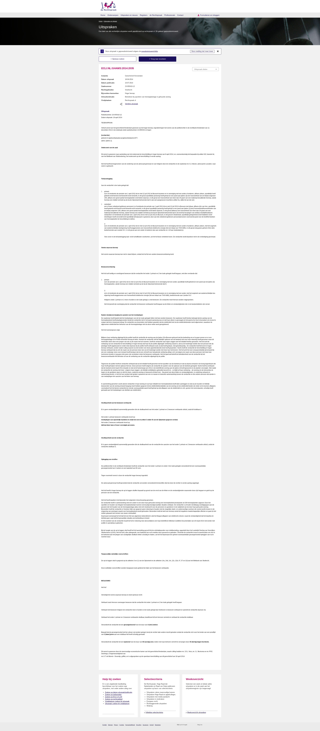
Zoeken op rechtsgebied (113, 699)
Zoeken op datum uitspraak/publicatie (118, 692)
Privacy (116, 725)
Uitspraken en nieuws (129, 15)
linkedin (214, 725)
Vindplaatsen (106, 100)
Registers (143, 15)
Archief (152, 725)
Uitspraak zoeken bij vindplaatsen (117, 703)
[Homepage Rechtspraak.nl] (107, 6)
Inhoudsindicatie (107, 97)
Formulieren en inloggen (210, 15)
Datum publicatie (107, 83)
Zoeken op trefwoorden (113, 695)
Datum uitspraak (107, 79)
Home (102, 15)
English (104, 725)
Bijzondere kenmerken (110, 93)
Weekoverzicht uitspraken (196, 712)
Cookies (121, 725)
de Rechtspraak (156, 15)
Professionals (169, 15)
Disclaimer (158, 725)
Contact (180, 15)
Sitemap (110, 725)
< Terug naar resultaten (157, 59)
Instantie (104, 76)
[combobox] (205, 69)
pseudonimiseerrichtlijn (149, 51)
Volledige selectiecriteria (154, 712)
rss (189, 725)
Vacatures (145, 725)
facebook (207, 725)
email (193, 725)
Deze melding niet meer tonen (202, 51)
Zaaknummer (106, 86)
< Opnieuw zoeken (117, 59)
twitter (204, 725)
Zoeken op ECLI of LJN (113, 697)
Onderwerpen (113, 15)
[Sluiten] (217, 51)
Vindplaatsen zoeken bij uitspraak (117, 701)
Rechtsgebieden (107, 90)
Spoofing (138, 725)
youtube (217, 725)
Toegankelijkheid (130, 725)
